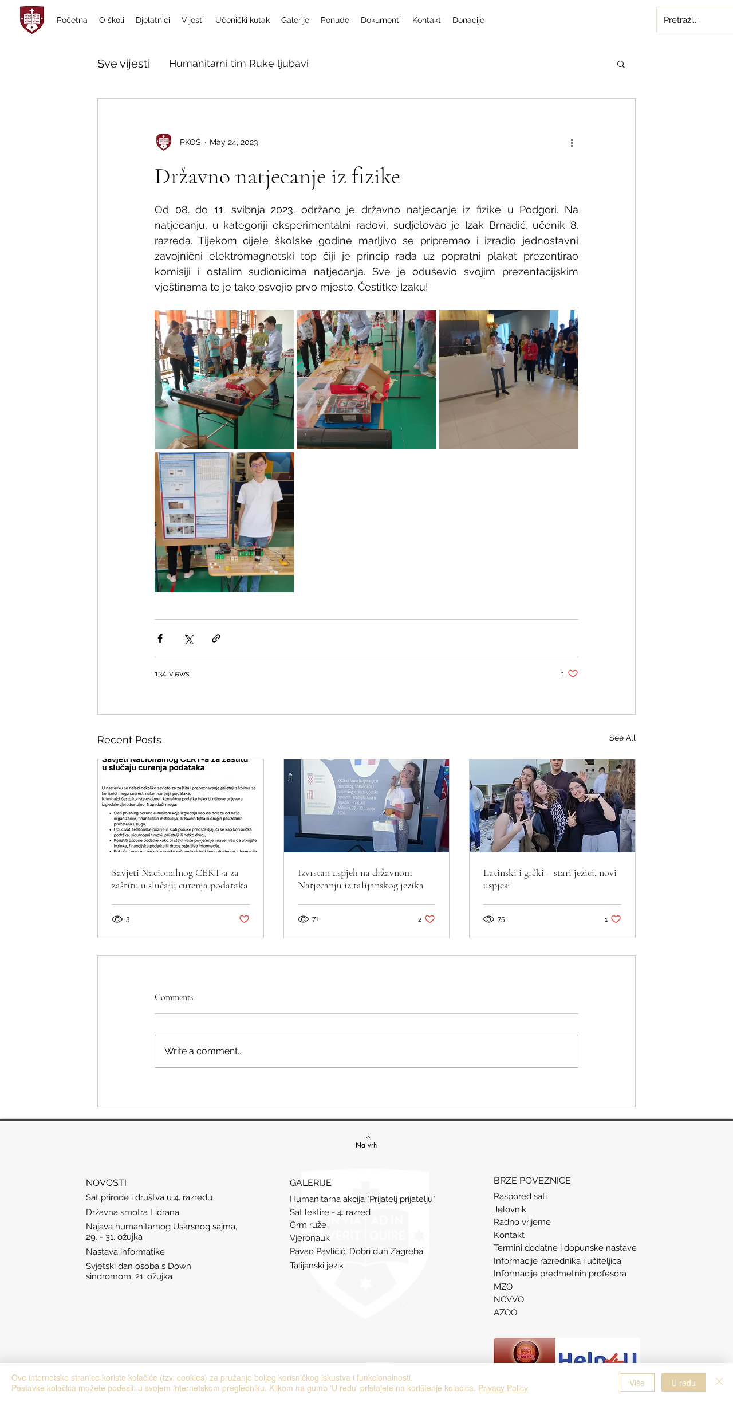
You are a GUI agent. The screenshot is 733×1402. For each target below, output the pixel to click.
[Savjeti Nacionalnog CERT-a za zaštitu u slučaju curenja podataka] (180, 805)
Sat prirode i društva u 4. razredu (149, 1197)
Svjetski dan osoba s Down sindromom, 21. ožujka (138, 1271)
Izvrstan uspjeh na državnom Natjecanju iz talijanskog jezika (361, 878)
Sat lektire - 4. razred (330, 1212)
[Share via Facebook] (160, 638)
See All (622, 737)
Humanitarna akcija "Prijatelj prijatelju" (362, 1199)
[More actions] (571, 142)
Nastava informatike (126, 1252)
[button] (621, 63)
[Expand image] (224, 379)
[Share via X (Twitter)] (188, 638)
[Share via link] (216, 638)
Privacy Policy (503, 1387)
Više (637, 1382)
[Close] (719, 1382)
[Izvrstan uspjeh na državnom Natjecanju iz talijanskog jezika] (367, 805)
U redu (683, 1382)
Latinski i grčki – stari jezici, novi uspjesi (550, 878)
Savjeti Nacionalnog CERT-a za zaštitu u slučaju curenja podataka (180, 878)
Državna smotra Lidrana (132, 1212)
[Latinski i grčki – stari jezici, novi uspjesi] (552, 805)
